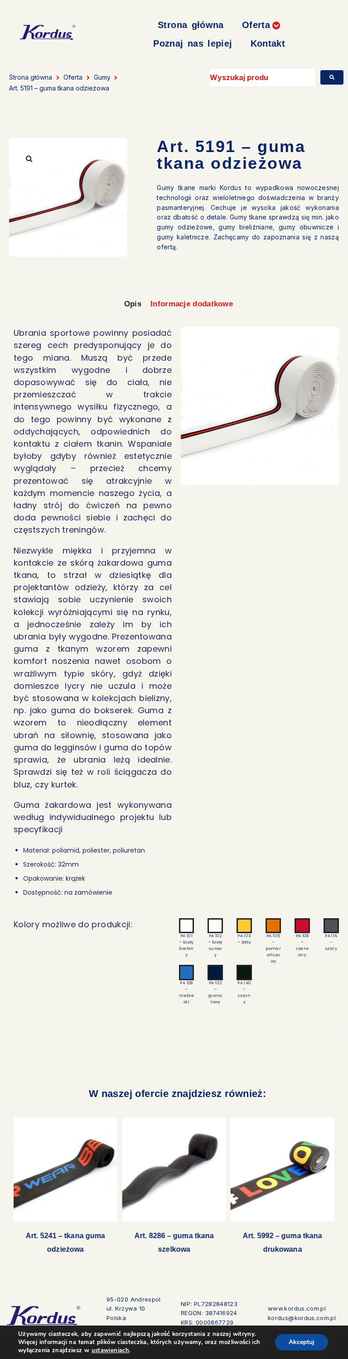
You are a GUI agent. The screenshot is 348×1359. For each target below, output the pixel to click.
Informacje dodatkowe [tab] (191, 304)
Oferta (72, 77)
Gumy (102, 77)
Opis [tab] (132, 304)
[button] (261, 25)
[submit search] (331, 77)
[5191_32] (260, 406)
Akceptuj (301, 1342)
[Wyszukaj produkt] (262, 77)
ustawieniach (110, 1350)
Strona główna (30, 77)
